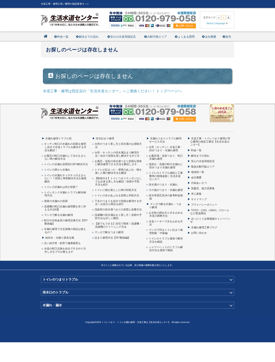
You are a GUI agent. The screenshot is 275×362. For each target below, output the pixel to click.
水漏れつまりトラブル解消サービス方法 (165, 140)
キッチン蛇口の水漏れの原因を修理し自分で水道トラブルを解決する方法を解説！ (65, 147)
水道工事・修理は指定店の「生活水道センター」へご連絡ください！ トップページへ (112, 91)
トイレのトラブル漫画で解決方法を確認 (166, 240)
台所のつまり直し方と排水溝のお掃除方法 (118, 145)
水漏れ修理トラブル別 (58, 138)
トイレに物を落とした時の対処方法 (115, 189)
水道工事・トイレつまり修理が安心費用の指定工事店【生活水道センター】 (210, 141)
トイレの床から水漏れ (57, 169)
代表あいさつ (199, 182)
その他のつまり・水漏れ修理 (166, 189)
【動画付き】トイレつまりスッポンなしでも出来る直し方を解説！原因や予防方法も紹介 (118, 181)
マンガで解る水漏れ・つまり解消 (165, 206)
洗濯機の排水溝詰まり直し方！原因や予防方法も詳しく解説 (118, 216)
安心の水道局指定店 (123, 36)
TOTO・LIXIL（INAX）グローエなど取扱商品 (209, 212)
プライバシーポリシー (204, 204)
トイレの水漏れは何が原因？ (61, 186)
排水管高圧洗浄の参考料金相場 (166, 197)
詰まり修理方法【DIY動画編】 (112, 237)
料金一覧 (62, 36)
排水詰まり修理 (105, 138)
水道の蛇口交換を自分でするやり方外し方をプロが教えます (65, 250)
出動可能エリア (157, 36)
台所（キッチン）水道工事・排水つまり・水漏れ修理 (166, 149)
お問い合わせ (199, 232)
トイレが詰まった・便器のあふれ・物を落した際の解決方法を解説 (118, 171)
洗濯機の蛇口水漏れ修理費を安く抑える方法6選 (65, 208)
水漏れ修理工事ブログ (204, 227)
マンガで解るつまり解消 (109, 232)
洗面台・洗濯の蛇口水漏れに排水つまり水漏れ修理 (166, 166)
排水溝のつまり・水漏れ (163, 184)
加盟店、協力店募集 (203, 188)
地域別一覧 (197, 172)
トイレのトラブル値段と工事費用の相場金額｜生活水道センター (166, 176)
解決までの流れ (89, 36)
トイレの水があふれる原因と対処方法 (117, 195)
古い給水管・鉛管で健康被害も (62, 243)
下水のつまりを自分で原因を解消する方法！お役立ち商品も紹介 (118, 203)
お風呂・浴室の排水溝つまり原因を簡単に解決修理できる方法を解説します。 (118, 163)
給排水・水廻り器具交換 (59, 237)
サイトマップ (199, 199)
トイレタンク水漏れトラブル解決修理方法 (65, 194)
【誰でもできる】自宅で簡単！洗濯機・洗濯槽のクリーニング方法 (118, 225)
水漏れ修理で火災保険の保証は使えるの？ (65, 231)
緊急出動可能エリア (203, 166)
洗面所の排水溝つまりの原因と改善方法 (118, 209)
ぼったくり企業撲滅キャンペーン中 (210, 220)
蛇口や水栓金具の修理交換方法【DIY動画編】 (66, 222)
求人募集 (196, 193)
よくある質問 (186, 36)
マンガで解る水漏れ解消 (58, 214)
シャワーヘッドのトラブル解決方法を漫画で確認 (166, 249)
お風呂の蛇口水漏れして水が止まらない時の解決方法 (65, 157)
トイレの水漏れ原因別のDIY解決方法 (66, 164)
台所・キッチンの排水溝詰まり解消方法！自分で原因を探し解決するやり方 (117, 154)
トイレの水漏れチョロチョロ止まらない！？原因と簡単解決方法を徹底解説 (65, 178)
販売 (228, 36)
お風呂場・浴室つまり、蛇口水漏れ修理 (166, 157)
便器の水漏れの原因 (56, 201)
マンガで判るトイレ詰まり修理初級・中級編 (166, 231)
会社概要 (210, 36)
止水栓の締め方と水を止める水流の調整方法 (166, 214)
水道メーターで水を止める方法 (166, 223)
